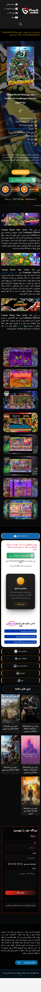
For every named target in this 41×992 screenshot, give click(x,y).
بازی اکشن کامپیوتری (9, 272)
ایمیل (34, 853)
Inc (6, 128)
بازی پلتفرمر (11, 143)
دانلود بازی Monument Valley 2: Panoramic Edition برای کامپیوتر (30, 770)
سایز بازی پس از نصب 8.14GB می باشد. (20, 566)
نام (35, 843)
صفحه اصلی (36, 32)
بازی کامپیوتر (27, 32)
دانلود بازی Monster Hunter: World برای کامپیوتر (10, 768)
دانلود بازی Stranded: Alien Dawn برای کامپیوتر (10, 727)
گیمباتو (20, 326)
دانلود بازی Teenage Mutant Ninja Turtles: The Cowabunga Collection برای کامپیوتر (20, 98)
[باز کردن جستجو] (20, 24)
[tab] (20, 342)
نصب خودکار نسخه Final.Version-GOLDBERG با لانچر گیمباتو (20, 561)
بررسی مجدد (20, 604)
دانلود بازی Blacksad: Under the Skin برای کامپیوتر (30, 811)
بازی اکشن (19, 143)
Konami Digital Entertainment (17, 128)
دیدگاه (34, 868)
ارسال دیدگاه (20, 893)
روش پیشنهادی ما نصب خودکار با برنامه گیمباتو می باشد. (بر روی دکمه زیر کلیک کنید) (21, 547)
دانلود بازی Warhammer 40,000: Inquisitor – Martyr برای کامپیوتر (30, 729)
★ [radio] (21, 864)
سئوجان (20, 975)
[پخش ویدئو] (24, 189)
